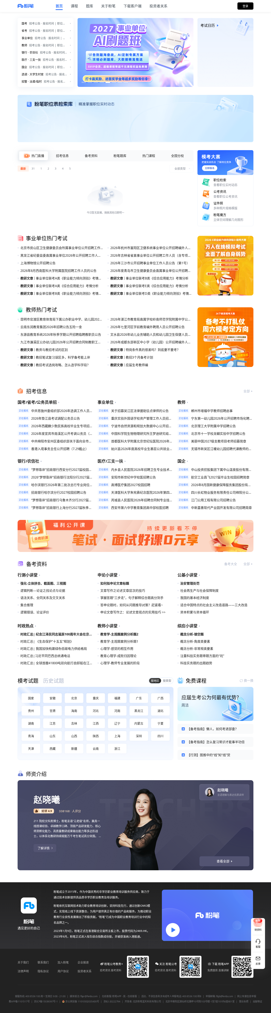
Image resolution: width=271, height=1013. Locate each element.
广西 (160, 698)
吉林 (74, 723)
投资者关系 (85, 971)
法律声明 (23, 971)
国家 (31, 698)
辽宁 (117, 723)
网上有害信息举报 (246, 996)
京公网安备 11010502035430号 (82, 1001)
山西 (74, 736)
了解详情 (44, 848)
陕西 (96, 736)
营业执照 (243, 1001)
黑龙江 (138, 711)
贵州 (31, 711)
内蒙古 (138, 723)
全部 (246, 391)
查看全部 (223, 861)
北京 (74, 698)
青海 (31, 736)
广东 (139, 698)
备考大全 (230, 564)
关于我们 (23, 962)
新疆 (74, 749)
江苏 (53, 723)
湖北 (160, 711)
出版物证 (257, 1001)
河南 (117, 711)
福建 (117, 698)
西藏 (53, 749)
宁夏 (160, 723)
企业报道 (83, 962)
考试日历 (207, 25)
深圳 (139, 736)
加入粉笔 (63, 962)
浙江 (117, 749)
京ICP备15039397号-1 (46, 1001)
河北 (96, 711)
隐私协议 (43, 971)
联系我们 (43, 962)
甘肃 (53, 711)
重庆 (96, 698)
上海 (117, 736)
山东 (53, 736)
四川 (160, 736)
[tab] (33, 155)
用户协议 (63, 971)
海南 (74, 711)
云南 (96, 749)
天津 (31, 749)
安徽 (53, 698)
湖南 (31, 723)
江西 (96, 723)
